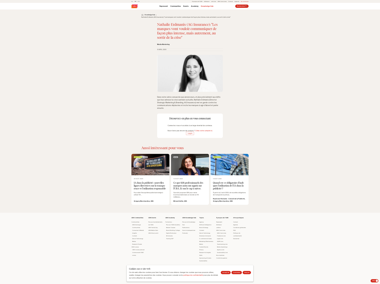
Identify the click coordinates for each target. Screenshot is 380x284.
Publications (185, 227)
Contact (230, 1)
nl (132, 1)
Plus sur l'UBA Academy (173, 224)
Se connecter (245, 1)
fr (135, 1)
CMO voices (135, 247)
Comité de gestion (221, 258)
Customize (236, 272)
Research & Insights (205, 252)
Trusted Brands (203, 247)
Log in (190, 133)
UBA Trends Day (153, 227)
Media (134, 241)
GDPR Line (220, 241)
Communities (175, 6)
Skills (200, 255)
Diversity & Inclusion (205, 235)
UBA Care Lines (222, 1)
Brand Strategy (203, 227)
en (139, 1)
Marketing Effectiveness (206, 241)
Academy (195, 6)
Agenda (237, 1)
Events (186, 6)
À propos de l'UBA (197, 1)
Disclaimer (236, 238)
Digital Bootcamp (171, 233)
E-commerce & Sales (205, 238)
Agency (201, 222)
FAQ (234, 230)
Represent (164, 6)
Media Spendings (222, 247)
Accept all (225, 272)
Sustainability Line (222, 252)
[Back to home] (134, 6)
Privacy (201, 249)
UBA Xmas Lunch (153, 233)
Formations (168, 222)
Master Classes (170, 227)
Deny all (246, 272)
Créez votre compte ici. (204, 131)
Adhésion (206, 1)
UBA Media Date (153, 230)
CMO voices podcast (138, 249)
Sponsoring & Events (205, 258)
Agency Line (220, 249)
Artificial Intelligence (205, 224)
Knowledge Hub (207, 6)
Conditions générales (239, 227)
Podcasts (185, 233)
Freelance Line (221, 235)
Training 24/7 (170, 238)
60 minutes (169, 235)
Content (134, 235)
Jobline (218, 227)
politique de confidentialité (193, 275)
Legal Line (220, 238)
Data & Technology (137, 238)
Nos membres (220, 255)
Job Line (213, 1)
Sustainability (203, 260)
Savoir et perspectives (188, 230)
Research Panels (137, 244)
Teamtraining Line (222, 244)
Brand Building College (173, 230)
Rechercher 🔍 (242, 6)
